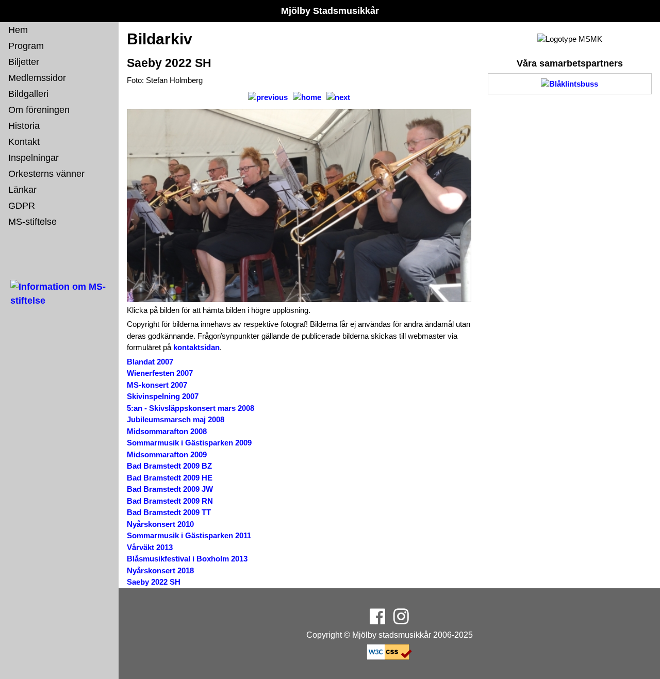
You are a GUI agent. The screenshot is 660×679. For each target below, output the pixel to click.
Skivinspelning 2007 (163, 396)
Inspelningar (33, 158)
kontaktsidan (196, 347)
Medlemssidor (37, 78)
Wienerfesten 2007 (160, 373)
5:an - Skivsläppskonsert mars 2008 (190, 408)
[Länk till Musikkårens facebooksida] (377, 620)
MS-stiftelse (32, 222)
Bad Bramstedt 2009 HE (169, 477)
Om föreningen (39, 110)
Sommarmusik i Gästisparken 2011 (189, 535)
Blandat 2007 (150, 361)
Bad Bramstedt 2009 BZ (169, 465)
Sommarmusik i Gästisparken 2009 (189, 442)
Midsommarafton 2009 (167, 454)
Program (26, 46)
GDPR (21, 206)
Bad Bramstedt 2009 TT (169, 512)
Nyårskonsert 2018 (160, 570)
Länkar (22, 190)
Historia (24, 126)
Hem (18, 30)
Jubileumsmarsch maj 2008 (175, 419)
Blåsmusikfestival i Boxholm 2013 (187, 558)
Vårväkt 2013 (150, 547)
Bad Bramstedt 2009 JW (170, 489)
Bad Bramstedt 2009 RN (170, 500)
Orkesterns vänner (46, 174)
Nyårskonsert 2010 (160, 524)
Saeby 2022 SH (153, 581)
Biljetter (23, 62)
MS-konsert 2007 (157, 384)
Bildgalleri (28, 94)
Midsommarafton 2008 (167, 431)
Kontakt (24, 142)
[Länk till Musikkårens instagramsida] (401, 620)
